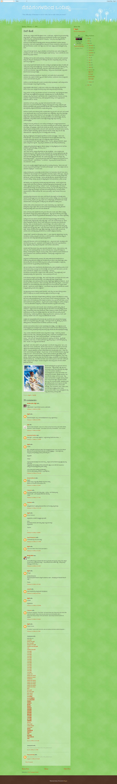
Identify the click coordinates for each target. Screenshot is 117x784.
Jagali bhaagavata (31, 537)
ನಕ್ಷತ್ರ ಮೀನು (90, 72)
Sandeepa (29, 502)
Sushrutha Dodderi (31, 435)
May (90, 62)
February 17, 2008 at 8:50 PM (33, 430)
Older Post (67, 769)
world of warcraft (31, 649)
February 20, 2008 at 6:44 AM (33, 593)
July (90, 57)
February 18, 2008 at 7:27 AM (33, 497)
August (90, 55)
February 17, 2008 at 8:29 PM (33, 420)
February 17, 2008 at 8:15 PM (33, 409)
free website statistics (79, 48)
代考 (28, 733)
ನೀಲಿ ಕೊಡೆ (90, 74)
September (91, 52)
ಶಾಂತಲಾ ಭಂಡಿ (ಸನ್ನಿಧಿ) (32, 403)
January (90, 82)
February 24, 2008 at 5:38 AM (33, 619)
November (91, 48)
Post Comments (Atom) (33, 772)
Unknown (29, 490)
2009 (88, 41)
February (91, 70)
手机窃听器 (30, 730)
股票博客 (29, 711)
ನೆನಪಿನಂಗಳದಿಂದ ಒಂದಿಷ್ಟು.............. (54, 7)
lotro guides (30, 695)
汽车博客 (29, 717)
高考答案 (29, 735)
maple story (30, 674)
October (90, 50)
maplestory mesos (31, 677)
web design (29, 727)
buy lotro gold (30, 691)
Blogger (65, 781)
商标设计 (29, 732)
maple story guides (31, 685)
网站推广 (29, 706)
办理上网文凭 (30, 737)
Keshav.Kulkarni (31, 478)
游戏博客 (29, 712)
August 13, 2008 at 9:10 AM (33, 759)
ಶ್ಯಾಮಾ (28, 414)
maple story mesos (31, 675)
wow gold (29, 640)
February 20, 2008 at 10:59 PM (34, 605)
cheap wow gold (31, 641)
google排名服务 (31, 699)
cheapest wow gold (31, 644)
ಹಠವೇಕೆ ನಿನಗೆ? (91, 76)
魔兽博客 (29, 714)
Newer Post (25, 769)
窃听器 (28, 729)
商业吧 (28, 704)
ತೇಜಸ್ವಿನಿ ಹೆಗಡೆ (30, 555)
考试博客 (29, 716)
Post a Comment (29, 762)
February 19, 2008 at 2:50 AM (33, 550)
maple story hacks (31, 683)
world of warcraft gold (32, 646)
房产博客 (29, 719)
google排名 (29, 696)
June (90, 60)
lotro (28, 688)
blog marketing (30, 754)
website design (30, 725)
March (90, 67)
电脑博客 (29, 721)
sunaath (29, 589)
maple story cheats (31, 682)
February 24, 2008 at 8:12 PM (33, 631)
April (90, 65)
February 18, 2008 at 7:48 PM (33, 532)
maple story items (31, 687)
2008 (88, 43)
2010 (88, 38)
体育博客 (29, 709)
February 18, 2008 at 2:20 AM (33, 485)
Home (46, 769)
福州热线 (29, 708)
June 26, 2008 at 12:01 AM (33, 740)
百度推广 (29, 701)
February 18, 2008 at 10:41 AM (34, 508)
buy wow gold (30, 643)
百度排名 (29, 703)
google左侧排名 (31, 698)
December (91, 45)
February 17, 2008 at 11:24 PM (34, 439)
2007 (88, 85)
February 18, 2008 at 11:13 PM (34, 541)
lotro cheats (30, 693)
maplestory (29, 678)
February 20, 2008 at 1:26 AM (33, 566)
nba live (29, 722)
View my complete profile (79, 31)
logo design (29, 724)
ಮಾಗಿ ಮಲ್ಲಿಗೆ (91, 79)
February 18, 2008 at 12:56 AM (34, 473)
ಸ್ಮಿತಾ (28, 424)
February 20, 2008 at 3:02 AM (33, 584)
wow (28, 648)
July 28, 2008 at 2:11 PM (32, 749)
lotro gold (29, 690)
